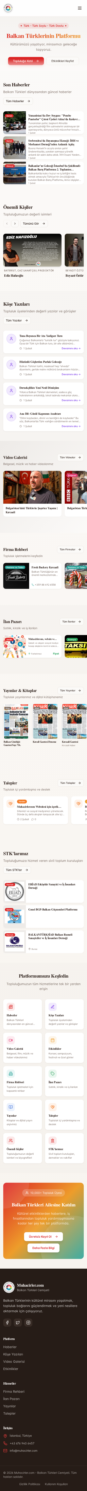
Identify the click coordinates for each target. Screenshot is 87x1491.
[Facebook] (7, 1323)
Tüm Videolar (67, 457)
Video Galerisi (14, 1361)
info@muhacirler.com (23, 1450)
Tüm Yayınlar (67, 690)
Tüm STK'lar (14, 870)
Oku (16, 733)
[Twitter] (18, 1323)
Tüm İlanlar (68, 621)
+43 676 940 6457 (22, 1443)
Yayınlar (9, 1406)
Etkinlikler (10, 1369)
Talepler (9, 1413)
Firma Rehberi (13, 1391)
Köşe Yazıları (13, 1354)
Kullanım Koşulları (56, 1484)
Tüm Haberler (15, 101)
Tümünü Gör (31, 223)
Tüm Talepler (67, 782)
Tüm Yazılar (14, 320)
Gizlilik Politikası (29, 1484)
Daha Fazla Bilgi (43, 1248)
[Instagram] (28, 1323)
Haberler (10, 1347)
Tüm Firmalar (67, 549)
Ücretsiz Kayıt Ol (40, 1236)
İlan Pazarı (11, 1399)
